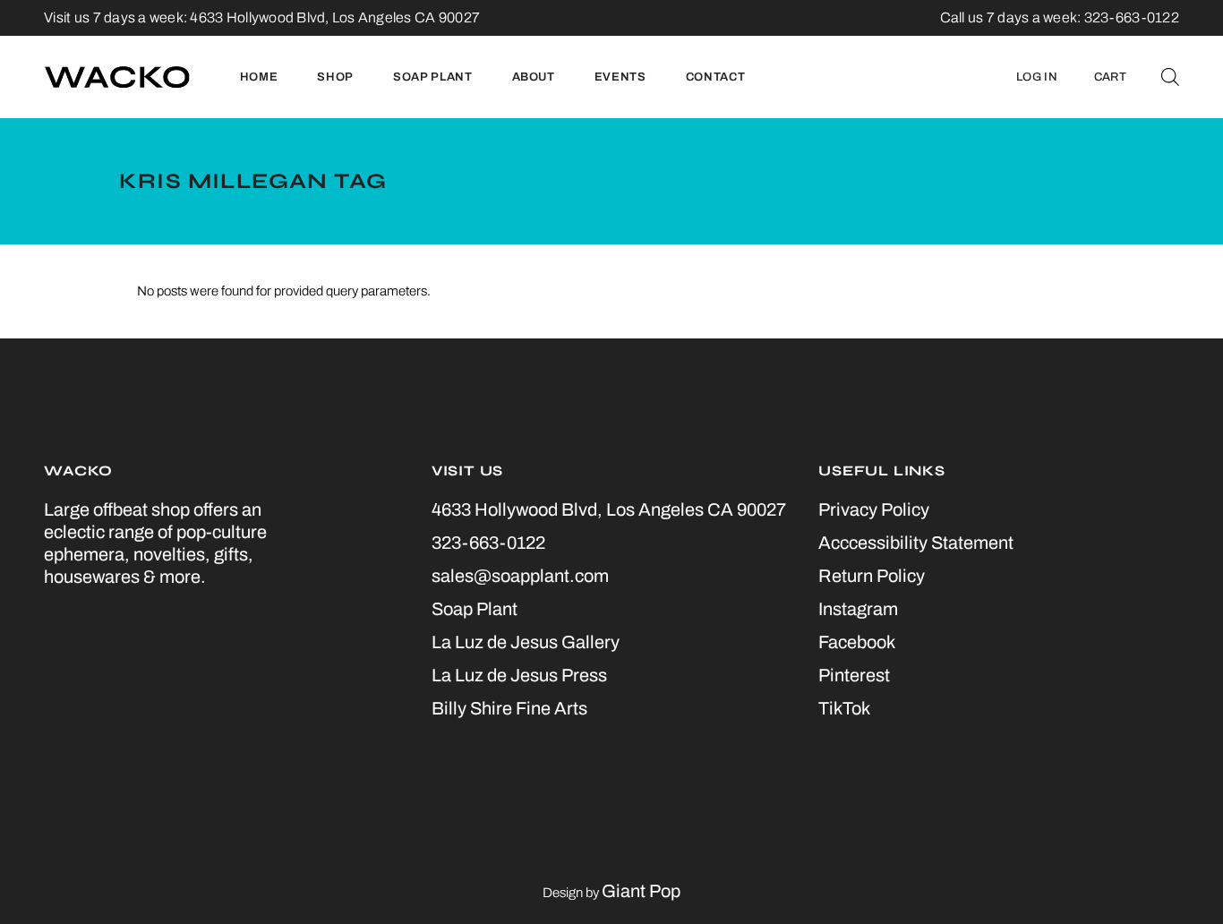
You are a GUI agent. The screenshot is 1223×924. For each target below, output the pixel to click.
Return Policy (871, 576)
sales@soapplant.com (520, 576)
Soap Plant (474, 609)
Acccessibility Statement (915, 542)
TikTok (844, 708)
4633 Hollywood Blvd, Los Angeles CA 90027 (335, 17)
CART (1110, 77)
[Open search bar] (1170, 77)
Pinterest (854, 675)
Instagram (858, 609)
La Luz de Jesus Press (519, 675)
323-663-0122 (488, 542)
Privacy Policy (873, 509)
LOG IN (1036, 77)
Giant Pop (641, 891)
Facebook (856, 642)
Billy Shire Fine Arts (509, 708)
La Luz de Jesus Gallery (526, 642)
